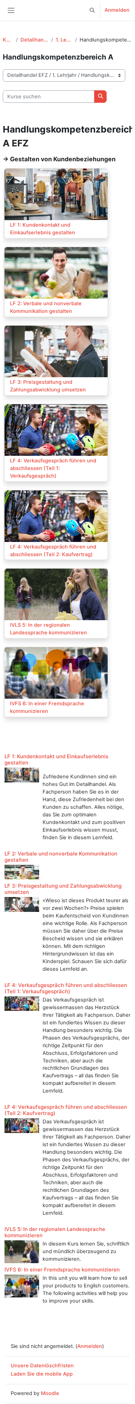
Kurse (8, 40)
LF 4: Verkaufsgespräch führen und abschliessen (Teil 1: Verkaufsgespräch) (65, 988)
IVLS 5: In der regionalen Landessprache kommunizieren (54, 1232)
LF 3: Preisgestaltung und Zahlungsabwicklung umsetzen (63, 888)
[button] (92, 10)
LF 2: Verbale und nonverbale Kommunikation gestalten (60, 856)
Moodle (50, 1393)
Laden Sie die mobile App (42, 1374)
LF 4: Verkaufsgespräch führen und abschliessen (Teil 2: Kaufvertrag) (65, 1110)
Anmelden (117, 10)
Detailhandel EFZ (34, 40)
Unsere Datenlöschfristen (42, 1365)
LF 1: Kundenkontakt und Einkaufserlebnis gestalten (56, 759)
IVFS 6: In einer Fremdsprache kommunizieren (62, 1269)
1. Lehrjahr (64, 40)
